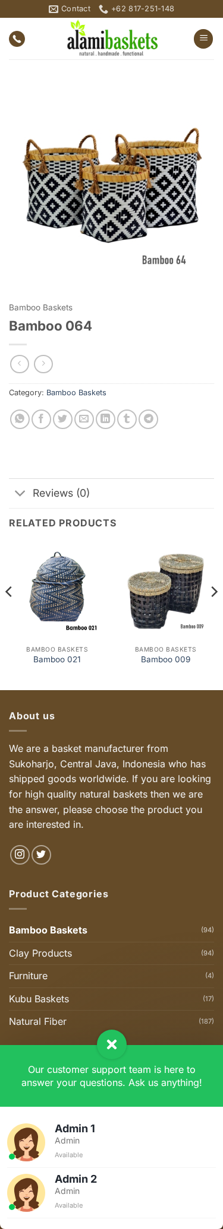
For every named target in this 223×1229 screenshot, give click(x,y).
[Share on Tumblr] (127, 419)
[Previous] (9, 615)
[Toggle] (20, 494)
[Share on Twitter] (63, 419)
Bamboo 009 (165, 659)
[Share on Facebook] (41, 419)
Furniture (28, 976)
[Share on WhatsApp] (20, 419)
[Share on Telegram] (148, 419)
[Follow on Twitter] (41, 855)
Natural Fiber (38, 1021)
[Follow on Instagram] (20, 855)
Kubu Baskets (39, 999)
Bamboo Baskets (41, 307)
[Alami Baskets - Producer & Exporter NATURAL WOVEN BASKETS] (111, 38)
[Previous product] (43, 364)
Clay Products (40, 953)
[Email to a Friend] (84, 419)
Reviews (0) (61, 493)
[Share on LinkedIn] (105, 419)
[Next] (213, 615)
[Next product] (19, 364)
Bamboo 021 (57, 659)
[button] (203, 39)
